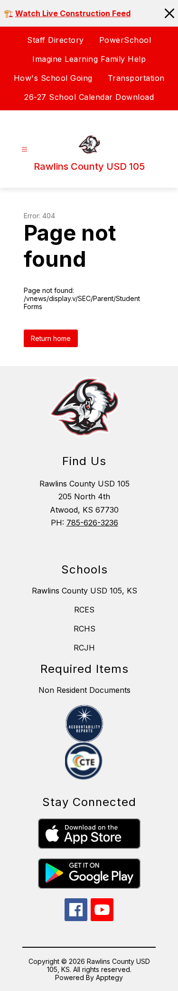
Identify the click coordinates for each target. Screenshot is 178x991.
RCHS (84, 628)
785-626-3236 (92, 522)
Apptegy (109, 977)
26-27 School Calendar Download (89, 97)
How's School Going (53, 78)
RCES (84, 609)
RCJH (84, 647)
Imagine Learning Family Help (89, 59)
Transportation (136, 78)
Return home (51, 338)
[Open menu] (24, 149)
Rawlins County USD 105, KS (84, 590)
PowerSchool (125, 40)
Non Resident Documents (84, 690)
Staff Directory (55, 40)
